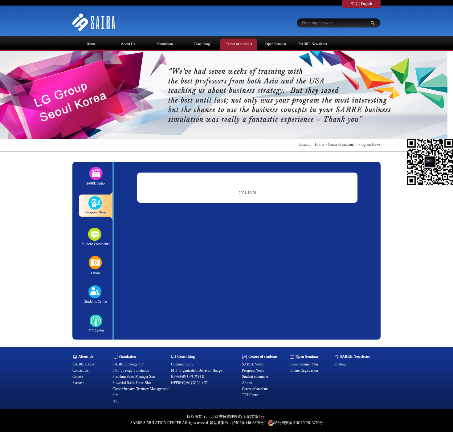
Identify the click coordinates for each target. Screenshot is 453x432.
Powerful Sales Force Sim (131, 383)
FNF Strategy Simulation (130, 370)
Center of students (239, 44)
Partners (78, 383)
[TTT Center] (95, 324)
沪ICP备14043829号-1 (249, 423)
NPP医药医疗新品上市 (189, 383)
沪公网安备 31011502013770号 (298, 423)
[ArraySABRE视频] (95, 176)
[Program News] (95, 206)
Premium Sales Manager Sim (133, 376)
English (366, 4)
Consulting (202, 44)
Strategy (340, 364)
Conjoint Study (182, 364)
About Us (128, 44)
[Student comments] (95, 236)
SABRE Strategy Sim (128, 364)
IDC (115, 401)
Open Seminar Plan (304, 364)
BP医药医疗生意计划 (188, 376)
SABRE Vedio (252, 364)
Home (91, 44)
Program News (253, 370)
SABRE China (83, 364)
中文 (354, 4)
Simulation (165, 44)
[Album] (95, 265)
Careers (78, 376)
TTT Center (250, 395)
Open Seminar (275, 44)
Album (247, 383)
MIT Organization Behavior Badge (196, 370)
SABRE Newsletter (313, 44)
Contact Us (80, 370)
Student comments (255, 376)
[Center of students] (95, 294)
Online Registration (304, 370)
